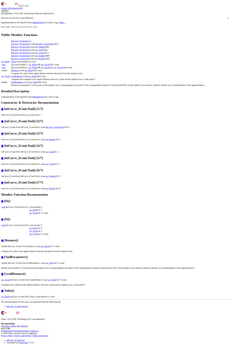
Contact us (34, 331)
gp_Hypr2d (40, 59)
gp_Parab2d (40, 56)
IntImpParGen (38, 22)
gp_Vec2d (45, 64)
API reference (22, 326)
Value (13, 61)
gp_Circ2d (39, 53)
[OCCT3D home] (9, 6)
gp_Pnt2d (5, 61)
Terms (16, 336)
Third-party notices (40, 336)
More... (62, 22)
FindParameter (17, 82)
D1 (12, 64)
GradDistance (17, 76)
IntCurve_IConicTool (20, 41)
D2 (12, 67)
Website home (7, 331)
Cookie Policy (26, 336)
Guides (4, 8)
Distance (14, 70)
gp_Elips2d (40, 47)
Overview (5, 326)
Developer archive (21, 331)
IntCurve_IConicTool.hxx (17, 306)
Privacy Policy (7, 336)
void (3, 64)
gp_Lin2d (39, 50)
